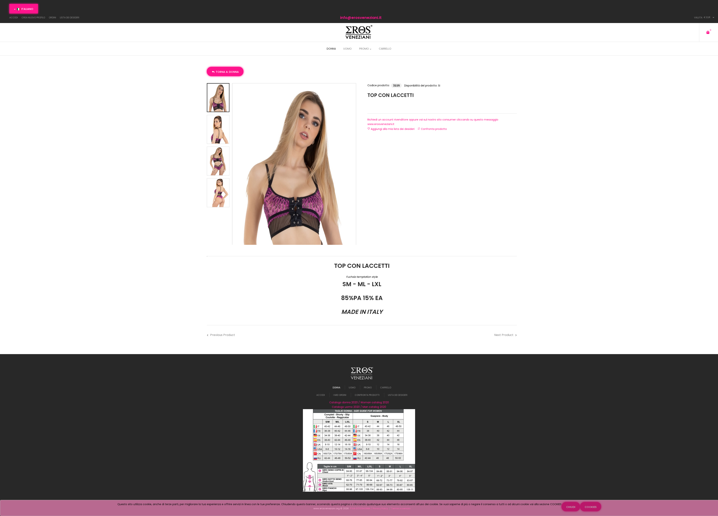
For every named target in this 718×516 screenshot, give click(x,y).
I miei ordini (339, 395)
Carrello (385, 387)
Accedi (320, 395)
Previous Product (222, 335)
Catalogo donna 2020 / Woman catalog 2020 (359, 402)
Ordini (52, 17)
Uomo (352, 387)
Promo (368, 387)
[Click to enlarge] (294, 164)
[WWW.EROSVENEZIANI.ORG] (359, 32)
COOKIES (590, 507)
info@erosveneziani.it (361, 17)
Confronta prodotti (367, 395)
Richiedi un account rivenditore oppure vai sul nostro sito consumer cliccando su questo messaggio (432, 122)
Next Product (503, 335)
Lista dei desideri (69, 17)
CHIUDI (570, 507)
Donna (336, 387)
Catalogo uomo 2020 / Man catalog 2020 (359, 407)
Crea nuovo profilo (33, 17)
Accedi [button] (13, 17)
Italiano (26, 9)
